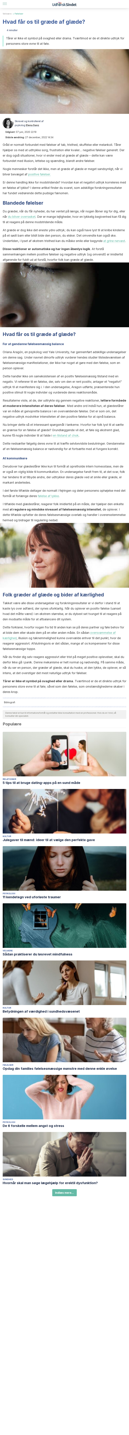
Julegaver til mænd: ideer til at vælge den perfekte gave (49, 840)
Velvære (7, 13)
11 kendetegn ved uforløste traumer (32, 897)
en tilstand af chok (66, 435)
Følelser (19, 13)
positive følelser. (39, 174)
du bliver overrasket (21, 216)
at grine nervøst (114, 241)
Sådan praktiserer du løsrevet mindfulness (37, 954)
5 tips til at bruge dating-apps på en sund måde (41, 783)
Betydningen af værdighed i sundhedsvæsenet (41, 1011)
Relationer (9, 779)
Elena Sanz (32, 125)
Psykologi (9, 893)
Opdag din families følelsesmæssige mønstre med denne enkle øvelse (60, 1069)
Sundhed (8, 1179)
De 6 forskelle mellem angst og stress (33, 1126)
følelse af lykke (48, 496)
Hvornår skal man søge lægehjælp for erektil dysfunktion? (50, 1183)
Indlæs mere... (64, 1192)
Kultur (7, 836)
